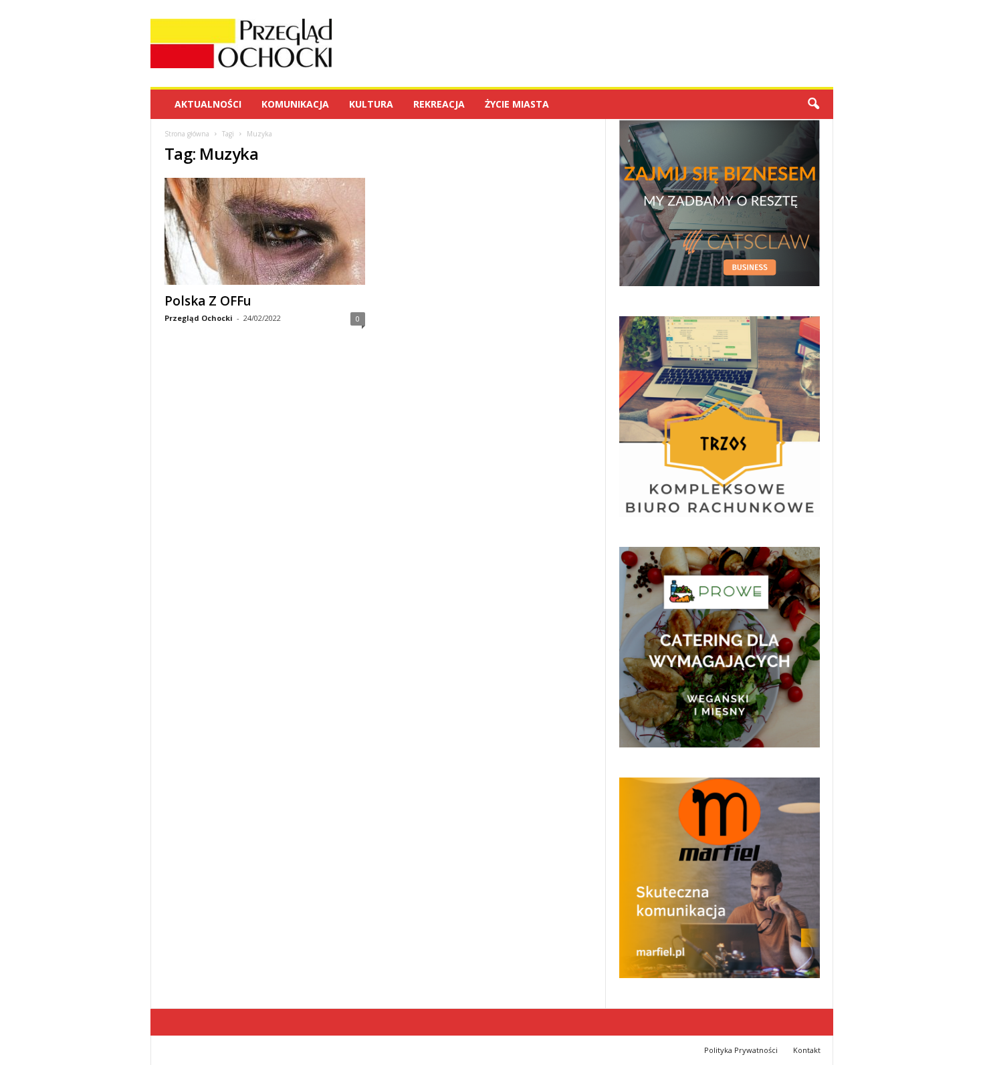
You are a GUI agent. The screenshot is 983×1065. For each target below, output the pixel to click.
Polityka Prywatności (741, 1050)
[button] (813, 104)
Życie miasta (517, 104)
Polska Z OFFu (208, 301)
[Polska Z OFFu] (265, 231)
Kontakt (807, 1050)
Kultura (371, 104)
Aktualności (208, 104)
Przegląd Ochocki (199, 318)
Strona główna (187, 133)
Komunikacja (295, 104)
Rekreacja (439, 104)
